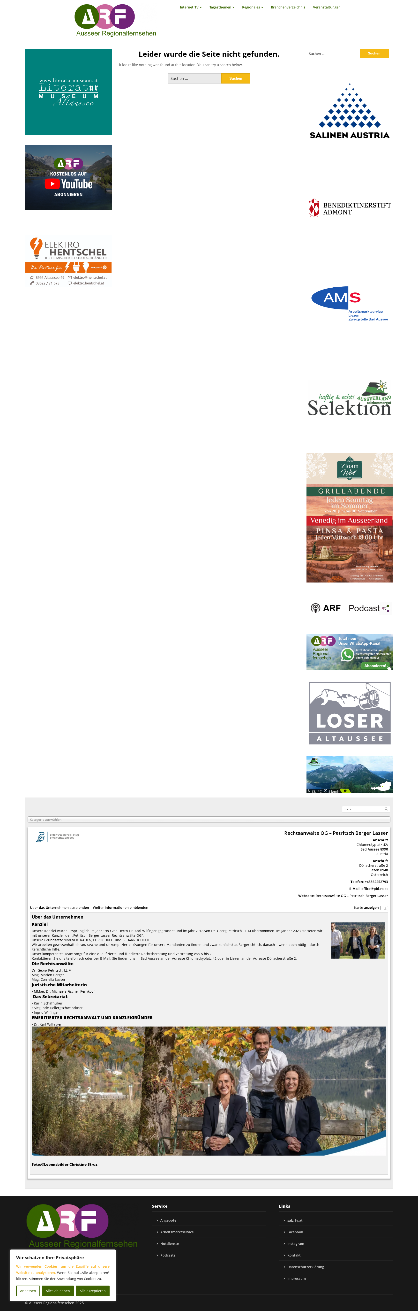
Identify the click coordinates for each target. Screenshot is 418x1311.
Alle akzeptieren (93, 1290)
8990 (384, 849)
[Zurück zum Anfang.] (385, 907)
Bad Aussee (369, 849)
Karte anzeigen (366, 907)
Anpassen (28, 1290)
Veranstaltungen (327, 7)
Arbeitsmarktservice (177, 1232)
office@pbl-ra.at (374, 888)
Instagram (295, 1243)
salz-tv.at (295, 1220)
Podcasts (167, 1255)
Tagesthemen (220, 7)
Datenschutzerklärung (305, 1267)
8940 (384, 870)
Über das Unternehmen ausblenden (59, 907)
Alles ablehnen (58, 1290)
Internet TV (189, 7)
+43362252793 (376, 881)
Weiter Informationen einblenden (120, 907)
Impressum (296, 1278)
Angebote (168, 1220)
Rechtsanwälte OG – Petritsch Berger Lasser (352, 895)
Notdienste (169, 1243)
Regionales (251, 7)
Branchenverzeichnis (288, 7)
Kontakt (294, 1255)
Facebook (295, 1232)
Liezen (374, 870)
